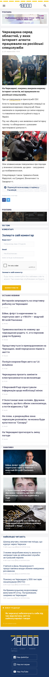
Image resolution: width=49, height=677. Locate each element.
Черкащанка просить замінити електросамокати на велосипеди (21, 376)
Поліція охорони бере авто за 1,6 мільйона (21, 363)
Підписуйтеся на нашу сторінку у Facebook (23, 188)
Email (4, 249)
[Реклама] (24, 19)
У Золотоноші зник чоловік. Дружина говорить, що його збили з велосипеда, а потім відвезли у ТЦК (24, 403)
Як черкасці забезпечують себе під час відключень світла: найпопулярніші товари (24, 616)
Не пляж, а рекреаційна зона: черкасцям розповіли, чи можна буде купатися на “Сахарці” (23, 419)
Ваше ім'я (6, 240)
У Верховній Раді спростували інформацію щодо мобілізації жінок (22, 389)
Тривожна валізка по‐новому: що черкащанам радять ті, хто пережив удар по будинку (23, 332)
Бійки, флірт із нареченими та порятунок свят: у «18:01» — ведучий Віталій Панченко (23, 316)
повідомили (15, 99)
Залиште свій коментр (12, 272)
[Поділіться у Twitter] (8, 200)
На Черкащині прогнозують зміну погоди (21, 434)
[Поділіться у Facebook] (4, 200)
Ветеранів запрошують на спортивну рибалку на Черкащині (23, 302)
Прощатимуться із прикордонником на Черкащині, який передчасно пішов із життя (24, 349)
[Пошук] (44, 6)
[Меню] (4, 6)
